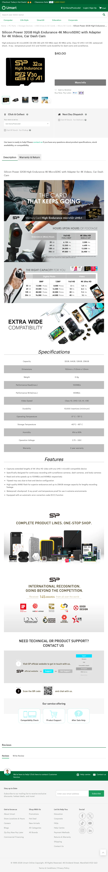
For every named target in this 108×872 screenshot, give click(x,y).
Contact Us (59, 846)
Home (3, 26)
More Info (80, 82)
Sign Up (93, 8)
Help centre (85, 774)
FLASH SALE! (59, 2)
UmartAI (40, 20)
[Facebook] (83, 818)
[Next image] (49, 100)
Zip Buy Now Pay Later (13, 832)
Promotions (34, 814)
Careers (7, 823)
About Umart (9, 814)
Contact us (101, 774)
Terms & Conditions (47, 868)
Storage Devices (25, 26)
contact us (37, 142)
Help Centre (59, 828)
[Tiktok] (83, 826)
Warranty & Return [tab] (29, 157)
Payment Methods (62, 832)
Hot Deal (32, 818)
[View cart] (100, 8)
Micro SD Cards (64, 26)
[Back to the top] (103, 852)
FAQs (56, 823)
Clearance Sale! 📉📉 (44, 2)
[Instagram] (83, 833)
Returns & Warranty (62, 837)
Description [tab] (9, 157)
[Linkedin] (90, 833)
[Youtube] (90, 826)
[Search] (103, 15)
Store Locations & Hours (14, 818)
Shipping (58, 841)
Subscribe (96, 793)
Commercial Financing (14, 837)
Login (85, 8)
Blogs (6, 828)
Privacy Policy (63, 868)
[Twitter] (90, 818)
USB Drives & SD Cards (45, 26)
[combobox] (54, 14)
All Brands (33, 832)
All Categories (35, 828)
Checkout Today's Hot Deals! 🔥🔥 (17, 2)
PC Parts (12, 26)
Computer (8, 20)
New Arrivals (34, 823)
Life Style (24, 20)
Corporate (73, 20)
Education (56, 20)
